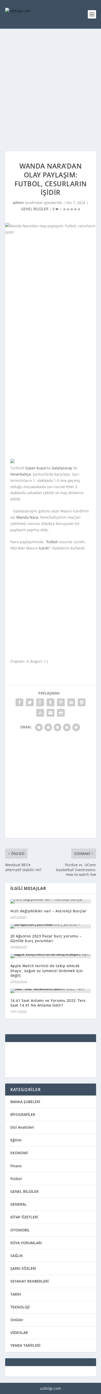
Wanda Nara (27, 517)
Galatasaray (62, 467)
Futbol (52, 541)
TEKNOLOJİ (20, 1307)
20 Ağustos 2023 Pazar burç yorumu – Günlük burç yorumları (46, 938)
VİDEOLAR (19, 1332)
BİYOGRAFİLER (22, 1114)
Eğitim (15, 1140)
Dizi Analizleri (22, 1127)
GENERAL (18, 1204)
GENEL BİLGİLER (34, 208)
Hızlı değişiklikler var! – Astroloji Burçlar (48, 910)
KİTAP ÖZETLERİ (24, 1216)
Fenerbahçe (20, 474)
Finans (16, 1165)
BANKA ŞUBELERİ (25, 1101)
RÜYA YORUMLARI (26, 1242)
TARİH (15, 1294)
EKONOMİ (19, 1152)
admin (18, 202)
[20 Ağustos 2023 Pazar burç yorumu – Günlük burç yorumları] (50, 926)
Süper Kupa (35, 467)
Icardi (43, 548)
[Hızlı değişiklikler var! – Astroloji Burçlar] (50, 901)
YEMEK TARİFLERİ (25, 1345)
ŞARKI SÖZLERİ (23, 1268)
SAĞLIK (16, 1255)
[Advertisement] (50, 90)
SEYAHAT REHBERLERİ (29, 1281)
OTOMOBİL (20, 1230)
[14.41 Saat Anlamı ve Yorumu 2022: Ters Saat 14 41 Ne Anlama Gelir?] (50, 991)
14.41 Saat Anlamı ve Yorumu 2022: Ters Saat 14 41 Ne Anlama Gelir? (48, 1003)
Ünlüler (16, 1319)
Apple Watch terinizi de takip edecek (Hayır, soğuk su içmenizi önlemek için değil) (46, 970)
